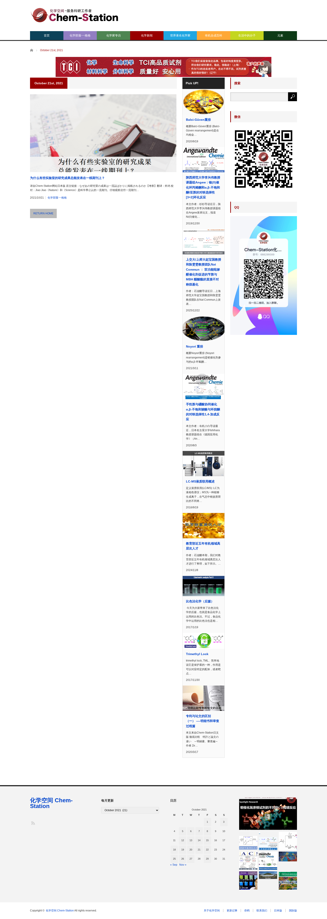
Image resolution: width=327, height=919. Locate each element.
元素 (280, 35)
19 (182, 849)
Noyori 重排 (194, 346)
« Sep (173, 864)
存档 (247, 910)
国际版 (293, 910)
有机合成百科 (213, 35)
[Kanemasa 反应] (288, 841)
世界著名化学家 (180, 35)
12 (182, 840)
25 (174, 858)
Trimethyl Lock (197, 654)
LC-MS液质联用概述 (200, 481)
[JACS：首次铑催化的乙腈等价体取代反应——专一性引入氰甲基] (248, 861)
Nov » (182, 864)
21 (199, 849)
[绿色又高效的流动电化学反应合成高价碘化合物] (268, 861)
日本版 (278, 910)
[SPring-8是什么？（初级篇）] (268, 875)
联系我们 (261, 910)
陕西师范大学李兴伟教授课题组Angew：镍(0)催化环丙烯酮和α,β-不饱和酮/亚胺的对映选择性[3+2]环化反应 (203, 187)
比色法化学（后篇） (200, 601)
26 (182, 858)
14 (199, 840)
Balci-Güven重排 (198, 119)
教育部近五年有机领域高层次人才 (203, 546)
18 (174, 849)
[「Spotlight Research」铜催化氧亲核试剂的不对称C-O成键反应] (268, 813)
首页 (47, 35)
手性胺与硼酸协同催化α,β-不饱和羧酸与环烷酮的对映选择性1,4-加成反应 (203, 411)
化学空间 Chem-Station (51, 803)
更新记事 (232, 910)
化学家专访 (113, 35)
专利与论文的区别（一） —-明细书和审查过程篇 (202, 721)
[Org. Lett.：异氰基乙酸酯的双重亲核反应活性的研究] (248, 841)
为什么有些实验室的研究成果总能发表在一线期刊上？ (67, 178)
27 (191, 858)
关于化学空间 (212, 910)
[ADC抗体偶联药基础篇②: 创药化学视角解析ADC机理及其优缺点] (288, 856)
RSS (33, 823)
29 (207, 858)
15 (207, 840)
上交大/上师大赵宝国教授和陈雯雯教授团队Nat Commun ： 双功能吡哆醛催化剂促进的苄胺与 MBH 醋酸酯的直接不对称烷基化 (203, 272)
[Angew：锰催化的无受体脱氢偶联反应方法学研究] (268, 841)
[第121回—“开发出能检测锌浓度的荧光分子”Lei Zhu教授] (248, 880)
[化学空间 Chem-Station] (74, 14)
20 (191, 849)
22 (207, 849)
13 (191, 840)
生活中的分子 (247, 35)
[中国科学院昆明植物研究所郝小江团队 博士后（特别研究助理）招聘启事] (288, 880)
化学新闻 (147, 35)
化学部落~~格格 (80, 35)
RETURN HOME (43, 213)
